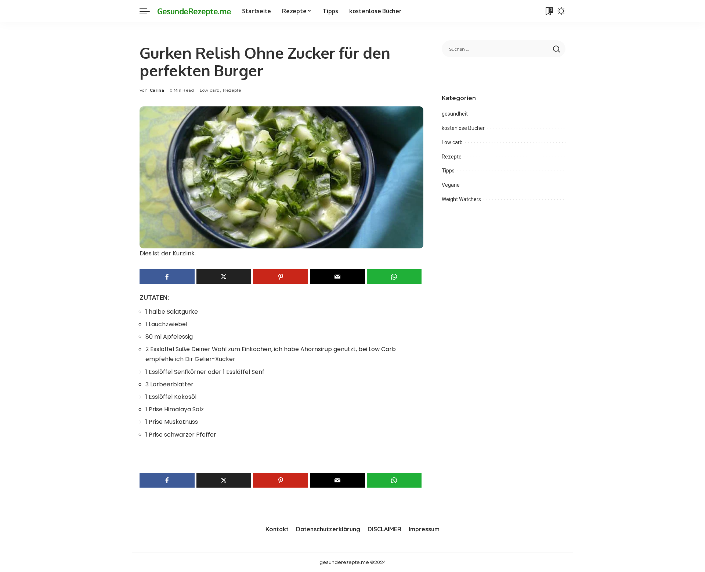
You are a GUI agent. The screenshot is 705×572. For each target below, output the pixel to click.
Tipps (448, 171)
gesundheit (455, 114)
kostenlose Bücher (463, 128)
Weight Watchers (461, 199)
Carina (157, 90)
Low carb (210, 90)
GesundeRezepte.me (194, 11)
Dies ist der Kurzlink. (168, 253)
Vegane (451, 185)
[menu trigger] (148, 11)
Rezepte (232, 90)
